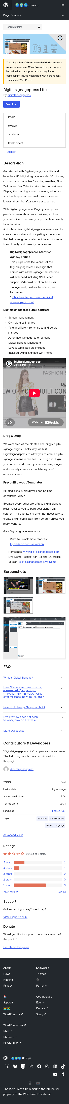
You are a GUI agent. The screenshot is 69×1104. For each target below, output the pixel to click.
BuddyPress (12, 1043)
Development (15, 143)
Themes (41, 974)
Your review (10, 892)
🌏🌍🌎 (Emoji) (21, 1058)
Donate (42, 1008)
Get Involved (44, 996)
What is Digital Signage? (18, 677)
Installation (13, 134)
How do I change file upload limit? (24, 707)
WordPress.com (14, 1025)
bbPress (10, 1037)
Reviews (12, 125)
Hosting (8, 979)
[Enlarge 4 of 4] (61, 621)
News (6, 974)
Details (11, 117)
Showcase (42, 967)
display (50, 825)
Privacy (8, 985)
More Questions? (13, 730)
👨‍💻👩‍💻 (6, 1008)
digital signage (57, 818)
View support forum (15, 917)
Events (40, 1002)
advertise (42, 818)
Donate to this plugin (16, 947)
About (7, 967)
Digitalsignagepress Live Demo (37, 561)
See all (62, 892)
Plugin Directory (12, 15)
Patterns (41, 985)
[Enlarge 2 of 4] (61, 581)
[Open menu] (63, 5)
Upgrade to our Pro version (27, 544)
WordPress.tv (13, 1014)
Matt (8, 1031)
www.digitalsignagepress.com (41, 551)
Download (11, 104)
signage (60, 825)
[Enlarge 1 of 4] (28, 581)
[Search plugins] (39, 27)
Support (11, 151)
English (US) (59, 810)
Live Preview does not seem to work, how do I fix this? (21, 718)
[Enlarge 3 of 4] (28, 601)
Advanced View (13, 835)
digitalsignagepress (19, 95)
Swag (41, 1014)
